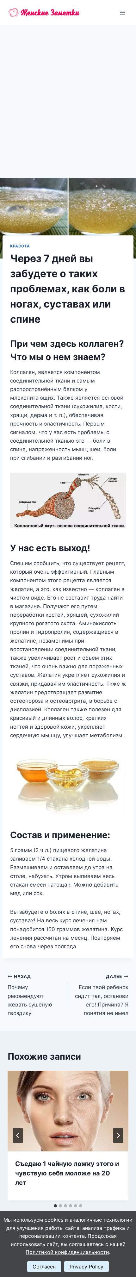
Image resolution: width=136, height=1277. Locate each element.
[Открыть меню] (122, 12)
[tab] (55, 1205)
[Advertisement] (68, 96)
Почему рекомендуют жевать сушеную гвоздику (30, 995)
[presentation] (68, 1111)
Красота (20, 246)
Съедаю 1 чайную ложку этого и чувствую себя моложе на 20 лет (67, 1173)
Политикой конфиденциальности (67, 1252)
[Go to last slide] (18, 1135)
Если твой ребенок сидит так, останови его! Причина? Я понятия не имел (101, 995)
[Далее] (118, 1135)
